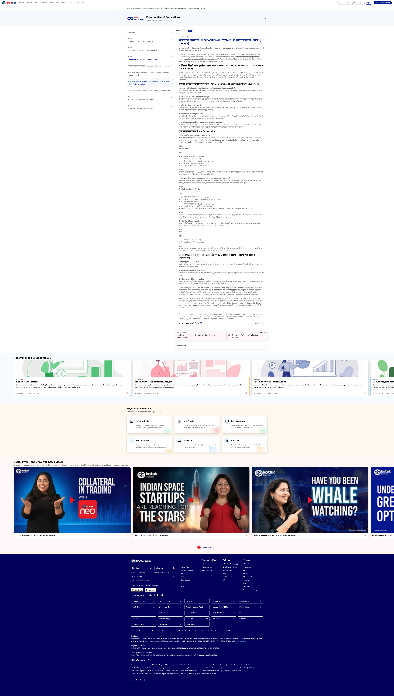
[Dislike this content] (201, 323)
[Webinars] (197, 444)
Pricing (36, 3)
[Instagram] (154, 595)
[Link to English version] (187, 30)
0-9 (225, 631)
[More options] (127, 535)
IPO (82, 3)
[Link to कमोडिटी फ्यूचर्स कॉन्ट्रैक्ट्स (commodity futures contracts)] (150, 66)
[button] (383, 3)
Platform (29, 3)
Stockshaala (136, 8)
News (77, 3)
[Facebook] (162, 595)
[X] (147, 595)
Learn (57, 3)
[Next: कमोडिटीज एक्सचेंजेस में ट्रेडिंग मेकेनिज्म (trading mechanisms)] (246, 335)
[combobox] (350, 3)
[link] (142, 568)
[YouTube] (150, 595)
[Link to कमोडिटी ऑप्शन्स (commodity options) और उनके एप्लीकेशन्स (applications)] (150, 73)
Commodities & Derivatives (151, 8)
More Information (137, 680)
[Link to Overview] (150, 32)
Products (21, 3)
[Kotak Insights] (149, 424)
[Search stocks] (339, 3)
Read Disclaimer (241, 641)
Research (43, 3)
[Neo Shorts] (197, 424)
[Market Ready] (149, 444)
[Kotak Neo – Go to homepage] (9, 2)
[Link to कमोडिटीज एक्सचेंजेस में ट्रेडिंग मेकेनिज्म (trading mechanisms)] (150, 90)
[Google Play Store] (137, 590)
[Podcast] (244, 444)
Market (51, 3)
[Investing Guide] (244, 424)
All (229, 631)
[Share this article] (266, 18)
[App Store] (150, 590)
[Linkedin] (158, 595)
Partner (63, 3)
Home (128, 8)
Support (71, 3)
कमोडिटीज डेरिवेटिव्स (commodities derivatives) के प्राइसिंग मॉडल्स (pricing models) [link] (183, 8)
